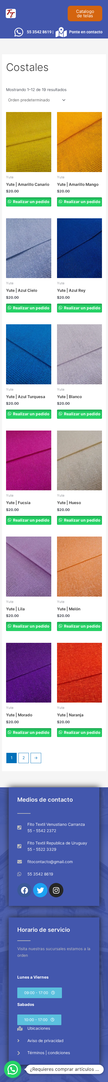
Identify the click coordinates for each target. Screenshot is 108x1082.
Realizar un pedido (30, 201)
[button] (39, 993)
